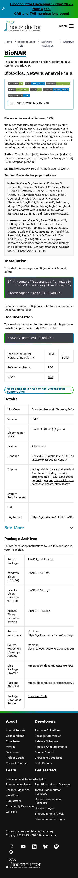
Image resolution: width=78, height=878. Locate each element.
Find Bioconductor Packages (53, 784)
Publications (14, 801)
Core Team (13, 741)
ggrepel (48, 480)
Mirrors (10, 747)
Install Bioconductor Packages (48, 791)
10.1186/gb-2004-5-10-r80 (29, 250)
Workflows (12, 795)
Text (50, 377)
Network (61, 409)
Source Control (44, 752)
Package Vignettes (18, 790)
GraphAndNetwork (43, 409)
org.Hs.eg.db (39, 477)
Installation (20, 546)
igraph (52, 456)
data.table (38, 484)
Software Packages (47, 43)
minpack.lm (61, 480)
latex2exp (38, 459)
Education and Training (20, 779)
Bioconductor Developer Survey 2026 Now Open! (41, 6)
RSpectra (51, 459)
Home (8, 42)
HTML (52, 354)
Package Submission (48, 736)
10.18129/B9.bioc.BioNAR (33, 103)
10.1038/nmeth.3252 (55, 214)
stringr (36, 469)
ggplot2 (36, 480)
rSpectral (67, 477)
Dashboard (13, 752)
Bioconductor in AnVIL (49, 813)
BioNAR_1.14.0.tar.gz (40, 559)
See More (14, 528)
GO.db (63, 473)
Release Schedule (46, 741)
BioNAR (25, 65)
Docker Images (44, 808)
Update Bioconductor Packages (48, 801)
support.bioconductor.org (37, 831)
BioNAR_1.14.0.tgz (39, 590)
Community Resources (20, 806)
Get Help (11, 812)
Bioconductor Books (19, 784)
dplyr (54, 473)
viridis (44, 469)
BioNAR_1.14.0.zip (39, 573)
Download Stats (37, 696)
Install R (40, 779)
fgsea (53, 469)
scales (49, 484)
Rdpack (62, 459)
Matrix (66, 484)
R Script (65, 355)
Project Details (15, 758)
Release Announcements (51, 747)
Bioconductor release (18, 310)
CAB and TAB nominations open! (41, 13)
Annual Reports (15, 730)
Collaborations (15, 736)
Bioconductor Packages (50, 819)
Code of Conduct (17, 763)
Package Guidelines (47, 730)
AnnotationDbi (41, 473)
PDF (50, 367)
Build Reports (43, 763)
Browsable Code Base (49, 758)
